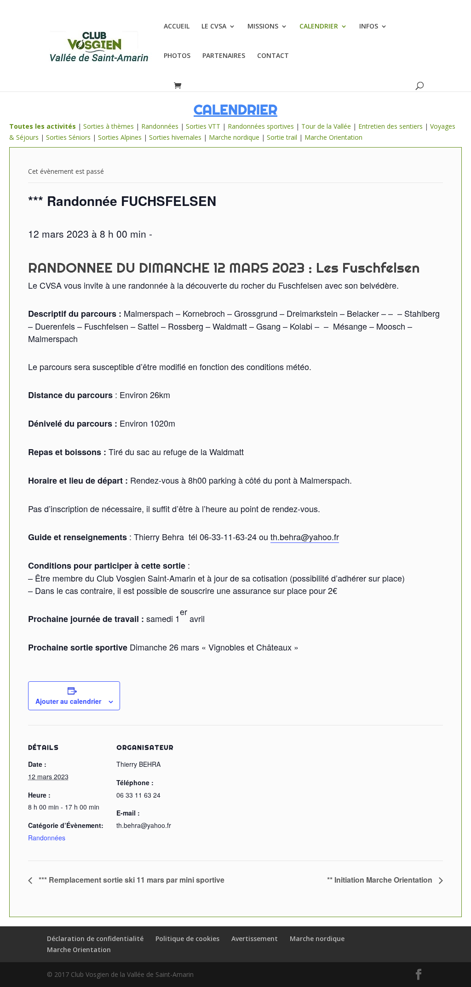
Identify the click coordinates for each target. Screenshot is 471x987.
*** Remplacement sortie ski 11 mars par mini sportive (130, 879)
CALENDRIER (318, 26)
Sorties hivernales (175, 137)
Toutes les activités (42, 126)
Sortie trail (283, 137)
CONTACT (273, 56)
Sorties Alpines (120, 137)
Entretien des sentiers (390, 126)
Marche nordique (234, 137)
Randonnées (159, 126)
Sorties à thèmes (108, 126)
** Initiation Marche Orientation (380, 879)
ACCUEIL (177, 26)
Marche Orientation (333, 137)
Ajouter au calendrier (68, 701)
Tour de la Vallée (326, 126)
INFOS (368, 26)
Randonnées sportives (261, 126)
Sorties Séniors (68, 137)
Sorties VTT (203, 126)
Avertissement (254, 938)
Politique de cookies (187, 938)
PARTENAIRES (223, 56)
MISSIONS (262, 26)
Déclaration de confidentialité (95, 938)
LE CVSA (213, 26)
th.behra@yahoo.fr (304, 536)
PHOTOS (177, 56)
